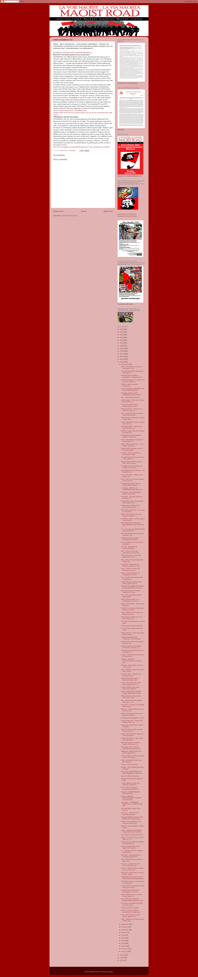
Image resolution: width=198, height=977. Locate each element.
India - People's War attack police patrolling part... (132, 578)
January (124, 951)
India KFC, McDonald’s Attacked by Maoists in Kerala (132, 609)
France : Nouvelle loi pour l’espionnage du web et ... (130, 405)
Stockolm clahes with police (130, 776)
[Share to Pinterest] (88, 151)
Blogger (110, 972)
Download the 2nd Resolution (127, 216)
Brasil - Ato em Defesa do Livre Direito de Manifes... (131, 515)
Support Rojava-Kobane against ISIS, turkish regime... (131, 462)
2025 (122, 332)
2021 (122, 343)
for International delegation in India (132, 718)
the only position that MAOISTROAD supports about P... (133, 530)
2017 (122, 354)
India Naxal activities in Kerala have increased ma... (132, 882)
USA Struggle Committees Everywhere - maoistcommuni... (132, 376)
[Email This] (80, 151)
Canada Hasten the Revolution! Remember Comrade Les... (131, 646)
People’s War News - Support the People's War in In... (132, 721)
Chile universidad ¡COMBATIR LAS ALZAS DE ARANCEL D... (132, 389)
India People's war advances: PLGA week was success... (132, 886)
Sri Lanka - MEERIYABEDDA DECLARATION (130, 792)
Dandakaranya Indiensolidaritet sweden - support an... (131, 436)
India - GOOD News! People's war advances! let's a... (132, 613)
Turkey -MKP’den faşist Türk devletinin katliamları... (130, 784)
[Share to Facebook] (86, 151)
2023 (122, 337)
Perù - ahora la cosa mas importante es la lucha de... (130, 551)
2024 (122, 335)
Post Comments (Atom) (69, 215)
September (125, 930)
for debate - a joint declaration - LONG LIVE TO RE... (131, 493)
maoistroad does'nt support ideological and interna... (130, 538)
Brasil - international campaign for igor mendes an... (132, 440)
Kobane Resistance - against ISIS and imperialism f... (132, 739)
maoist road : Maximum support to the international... (132, 734)
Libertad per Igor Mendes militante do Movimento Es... (132, 842)
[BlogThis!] (82, 151)
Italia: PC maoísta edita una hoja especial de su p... (131, 730)
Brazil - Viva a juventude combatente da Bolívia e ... (130, 788)
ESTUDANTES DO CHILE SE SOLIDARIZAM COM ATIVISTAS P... (132, 524)
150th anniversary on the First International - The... (131, 556)
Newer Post (58, 211)
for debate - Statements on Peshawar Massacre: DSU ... (131, 565)
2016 (122, 356)
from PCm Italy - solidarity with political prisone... (131, 674)
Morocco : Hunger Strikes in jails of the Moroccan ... (132, 710)
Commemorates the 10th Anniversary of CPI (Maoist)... (131, 638)
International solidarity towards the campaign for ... (132, 372)
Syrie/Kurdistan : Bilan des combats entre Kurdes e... (132, 401)
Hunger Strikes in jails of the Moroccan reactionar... (130, 688)
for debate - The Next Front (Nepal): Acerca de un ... (133, 705)
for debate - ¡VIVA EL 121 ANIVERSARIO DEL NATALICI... (132, 488)
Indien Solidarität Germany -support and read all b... (132, 423)
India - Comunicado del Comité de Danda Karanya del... (132, 414)
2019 (122, 348)
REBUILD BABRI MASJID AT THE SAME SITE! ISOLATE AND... (132, 818)
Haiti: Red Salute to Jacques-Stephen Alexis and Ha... (130, 743)
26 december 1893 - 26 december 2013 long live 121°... (132, 502)
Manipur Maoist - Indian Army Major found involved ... (132, 633)
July (122, 935)
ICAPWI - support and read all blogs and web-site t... (132, 431)
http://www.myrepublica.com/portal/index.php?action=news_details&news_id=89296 (81, 147)
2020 (122, 345)
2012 (122, 957)
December (125, 364)
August (123, 932)
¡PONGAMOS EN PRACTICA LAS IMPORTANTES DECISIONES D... (133, 877)
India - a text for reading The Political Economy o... (130, 569)
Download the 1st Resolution (127, 214)
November (125, 924)
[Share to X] (84, 151)
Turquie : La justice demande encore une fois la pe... (130, 864)
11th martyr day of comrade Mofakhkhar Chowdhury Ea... (131, 747)
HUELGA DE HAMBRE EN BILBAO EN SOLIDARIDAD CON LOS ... (132, 587)
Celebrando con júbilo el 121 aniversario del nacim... (130, 506)
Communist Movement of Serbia (131, 626)
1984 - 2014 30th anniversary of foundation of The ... (131, 367)
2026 (122, 329)
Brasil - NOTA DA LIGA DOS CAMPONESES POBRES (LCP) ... (133, 899)
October (124, 927)
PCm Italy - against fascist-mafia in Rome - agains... (132, 873)
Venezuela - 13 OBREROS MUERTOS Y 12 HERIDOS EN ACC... (132, 804)
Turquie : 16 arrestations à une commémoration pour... (131, 822)
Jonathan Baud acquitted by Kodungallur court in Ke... (130, 891)
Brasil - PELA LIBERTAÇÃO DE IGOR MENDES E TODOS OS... (132, 772)
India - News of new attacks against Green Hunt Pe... (132, 480)
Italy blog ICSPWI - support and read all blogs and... (131, 427)
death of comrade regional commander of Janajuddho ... (131, 911)
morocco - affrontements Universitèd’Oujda (129, 547)
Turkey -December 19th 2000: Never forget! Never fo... (131, 683)
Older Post (108, 211)
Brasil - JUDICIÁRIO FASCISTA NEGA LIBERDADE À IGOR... (131, 692)
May (123, 940)
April (123, 943)
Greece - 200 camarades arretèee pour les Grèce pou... (132, 869)
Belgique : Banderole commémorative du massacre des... (131, 660)
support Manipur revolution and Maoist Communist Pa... (131, 582)
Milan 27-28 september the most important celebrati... (131, 714)
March (123, 946)
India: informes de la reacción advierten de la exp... (130, 591)
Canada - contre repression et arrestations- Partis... (131, 453)
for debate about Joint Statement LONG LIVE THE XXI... (132, 466)
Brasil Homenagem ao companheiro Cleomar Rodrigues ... (133, 380)
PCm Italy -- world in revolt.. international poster (130, 813)
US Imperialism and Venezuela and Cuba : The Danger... (132, 756)
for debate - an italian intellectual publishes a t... (131, 497)
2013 (122, 955)
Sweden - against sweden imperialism (129, 385)
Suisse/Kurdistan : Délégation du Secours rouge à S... (131, 409)
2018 (122, 351)
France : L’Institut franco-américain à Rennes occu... (132, 655)
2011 (121, 960)
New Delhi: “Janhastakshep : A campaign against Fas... (131, 855)
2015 (122, 359)
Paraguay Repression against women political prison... (130, 484)
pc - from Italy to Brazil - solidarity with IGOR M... (132, 851)
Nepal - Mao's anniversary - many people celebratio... (132, 444)
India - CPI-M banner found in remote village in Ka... (130, 915)
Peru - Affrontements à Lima (130, 397)
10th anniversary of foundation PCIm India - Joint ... (131, 696)
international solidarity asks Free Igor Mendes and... (131, 617)
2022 (122, 340)
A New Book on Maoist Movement (132, 835)
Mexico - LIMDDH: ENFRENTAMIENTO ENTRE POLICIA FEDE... (131, 798)
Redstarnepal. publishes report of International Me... (132, 449)
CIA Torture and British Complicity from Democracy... (132, 904)
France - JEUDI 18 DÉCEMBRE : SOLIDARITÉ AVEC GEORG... (132, 831)
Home (83, 211)
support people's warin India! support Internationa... (130, 847)
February (124, 949)
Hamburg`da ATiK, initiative (130, 908)
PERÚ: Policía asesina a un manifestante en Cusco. (130, 600)
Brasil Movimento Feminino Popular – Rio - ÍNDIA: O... (132, 458)
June (123, 938)
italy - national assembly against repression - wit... (131, 701)
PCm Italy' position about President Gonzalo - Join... (132, 534)
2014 (122, 362)
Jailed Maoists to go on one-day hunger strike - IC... (131, 895)
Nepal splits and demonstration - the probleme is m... (133, 471)
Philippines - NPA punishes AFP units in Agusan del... (131, 752)
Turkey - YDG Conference (129, 764)
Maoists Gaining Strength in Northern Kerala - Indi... (130, 679)
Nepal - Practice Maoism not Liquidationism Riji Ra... (130, 573)
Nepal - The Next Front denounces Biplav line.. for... (132, 838)
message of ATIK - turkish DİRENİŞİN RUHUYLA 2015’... (131, 393)
